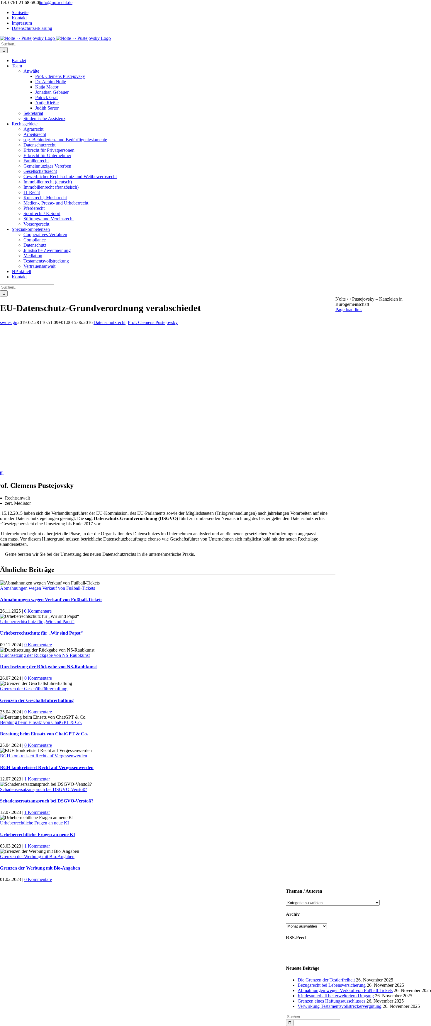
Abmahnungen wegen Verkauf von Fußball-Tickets (47, 588)
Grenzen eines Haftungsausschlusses (331, 1000)
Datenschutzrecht (109, 322)
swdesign (8, 322)
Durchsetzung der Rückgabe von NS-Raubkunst (45, 655)
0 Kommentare (38, 611)
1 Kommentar (37, 778)
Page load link (348, 309)
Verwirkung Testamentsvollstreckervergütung (339, 1006)
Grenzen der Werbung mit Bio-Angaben (37, 856)
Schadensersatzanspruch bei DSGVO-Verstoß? (43, 789)
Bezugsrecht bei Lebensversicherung (332, 985)
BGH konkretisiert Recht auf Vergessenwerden (43, 755)
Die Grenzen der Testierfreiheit (326, 979)
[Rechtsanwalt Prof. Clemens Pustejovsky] (161, 467)
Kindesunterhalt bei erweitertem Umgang (336, 995)
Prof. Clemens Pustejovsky (153, 322)
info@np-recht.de (56, 2)
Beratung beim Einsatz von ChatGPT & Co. (41, 722)
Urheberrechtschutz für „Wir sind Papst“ (37, 621)
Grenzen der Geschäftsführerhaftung (33, 688)
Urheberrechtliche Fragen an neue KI (34, 822)
